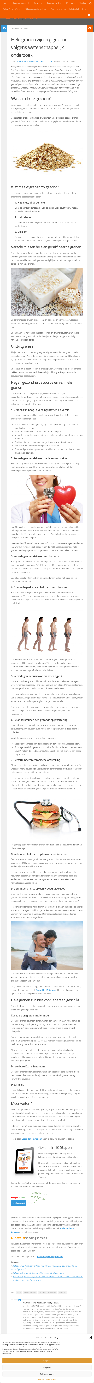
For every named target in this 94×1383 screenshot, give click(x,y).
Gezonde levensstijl (21, 3)
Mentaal (69, 3)
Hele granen (42, 1292)
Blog (84, 9)
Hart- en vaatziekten (30, 1292)
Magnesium (62, 1292)
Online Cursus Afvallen (12, 9)
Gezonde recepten (58, 9)
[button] (90, 1337)
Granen (19, 1292)
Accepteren (47, 1360)
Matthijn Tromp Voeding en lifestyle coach (34, 62)
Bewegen (38, 3)
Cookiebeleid (40, 1380)
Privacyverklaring (51, 1380)
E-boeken (82, 3)
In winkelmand (19, 1203)
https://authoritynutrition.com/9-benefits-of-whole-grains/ (39, 1273)
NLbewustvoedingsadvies (35, 9)
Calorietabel (74, 9)
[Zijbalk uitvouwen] (4, 28)
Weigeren (47, 1367)
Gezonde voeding (54, 3)
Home (5, 3)
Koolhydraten (52, 1292)
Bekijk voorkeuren (47, 1374)
